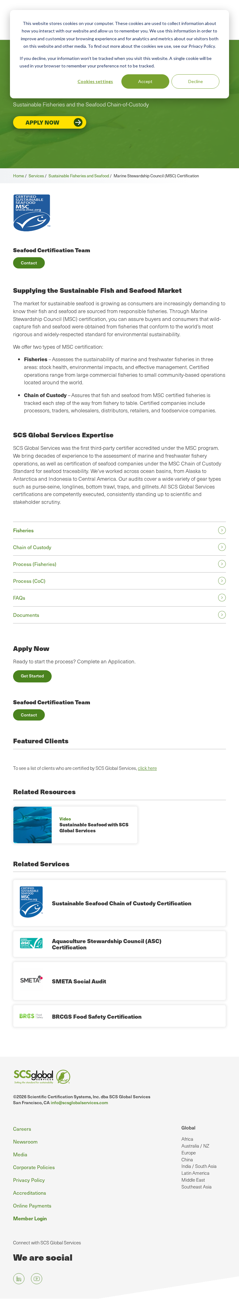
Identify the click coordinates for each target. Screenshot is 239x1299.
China (187, 1159)
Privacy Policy (29, 1179)
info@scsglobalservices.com (79, 1102)
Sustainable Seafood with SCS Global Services (94, 827)
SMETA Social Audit (79, 981)
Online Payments (32, 1205)
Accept (145, 81)
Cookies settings (95, 81)
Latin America (195, 1173)
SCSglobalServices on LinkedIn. (19, 1279)
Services (36, 176)
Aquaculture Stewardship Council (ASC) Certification (107, 944)
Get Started (32, 675)
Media (20, 1154)
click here (147, 768)
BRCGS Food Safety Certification (97, 1016)
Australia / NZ (195, 1146)
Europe (188, 1152)
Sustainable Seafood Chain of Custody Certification (121, 903)
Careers (22, 1128)
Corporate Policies (34, 1167)
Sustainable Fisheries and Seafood (79, 176)
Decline (195, 81)
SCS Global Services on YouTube (36, 1279)
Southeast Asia (196, 1186)
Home (18, 176)
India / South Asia (199, 1166)
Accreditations (29, 1192)
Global (188, 1127)
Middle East (193, 1180)
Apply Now (42, 122)
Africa (187, 1139)
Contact (29, 262)
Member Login (30, 1218)
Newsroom (25, 1141)
